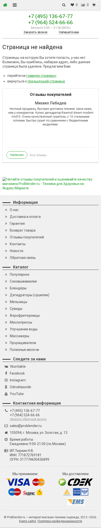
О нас (14, 210)
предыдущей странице (46, 81)
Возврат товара (23, 230)
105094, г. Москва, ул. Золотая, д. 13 (38, 433)
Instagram (18, 380)
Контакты (17, 244)
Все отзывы (38, 155)
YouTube (17, 394)
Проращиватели (23, 343)
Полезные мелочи (24, 350)
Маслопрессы (21, 322)
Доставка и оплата (25, 217)
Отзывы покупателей (27, 237)
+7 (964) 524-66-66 (50, 22)
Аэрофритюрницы (25, 315)
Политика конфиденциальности (60, 521)
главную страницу (41, 76)
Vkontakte (18, 366)
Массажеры (19, 336)
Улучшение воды (24, 329)
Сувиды (16, 309)
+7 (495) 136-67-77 (50, 16)
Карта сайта (27, 521)
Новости (16, 251)
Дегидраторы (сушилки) (29, 295)
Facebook (17, 373)
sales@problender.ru (26, 426)
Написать (17, 155)
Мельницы (18, 302)
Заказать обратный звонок (28, 419)
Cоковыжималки (23, 281)
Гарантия (17, 223)
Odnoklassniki (20, 387)
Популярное (19, 274)
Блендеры (18, 288)
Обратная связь (23, 258)
